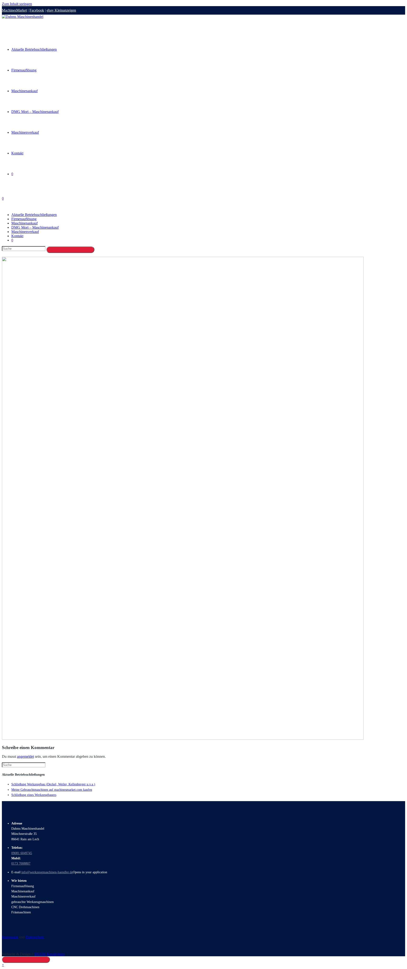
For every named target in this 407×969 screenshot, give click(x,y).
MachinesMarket (14, 10)
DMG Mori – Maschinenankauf (35, 227)
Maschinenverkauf (25, 232)
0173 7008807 (20, 863)
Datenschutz (35, 937)
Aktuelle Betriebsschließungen (34, 215)
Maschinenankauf (24, 223)
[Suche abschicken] (70, 249)
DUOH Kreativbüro (49, 954)
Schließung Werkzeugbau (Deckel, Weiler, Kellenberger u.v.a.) (53, 784)
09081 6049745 (21, 853)
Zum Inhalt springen (17, 4)
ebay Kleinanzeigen (61, 10)
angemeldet (25, 756)
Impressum (10, 937)
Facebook (36, 10)
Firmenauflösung (24, 219)
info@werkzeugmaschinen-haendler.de (47, 872)
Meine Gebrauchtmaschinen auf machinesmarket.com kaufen (51, 789)
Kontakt (17, 236)
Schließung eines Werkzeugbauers (33, 795)
